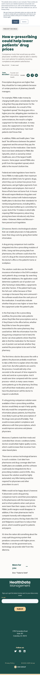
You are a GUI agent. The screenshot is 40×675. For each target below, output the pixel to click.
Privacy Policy (9, 663)
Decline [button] (24, 22)
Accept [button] (15, 22)
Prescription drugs (10, 29)
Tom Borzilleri (5, 74)
